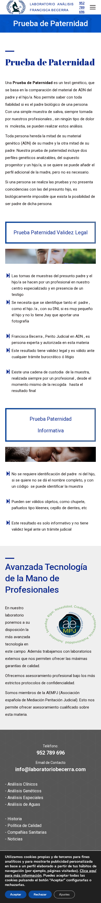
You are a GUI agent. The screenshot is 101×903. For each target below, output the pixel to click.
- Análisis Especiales (24, 797)
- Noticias (14, 839)
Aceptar (15, 894)
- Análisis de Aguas (22, 804)
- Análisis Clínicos (21, 784)
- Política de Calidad (23, 825)
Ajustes (64, 894)
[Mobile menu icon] (93, 7)
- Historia (13, 818)
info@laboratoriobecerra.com (50, 769)
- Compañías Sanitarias (26, 832)
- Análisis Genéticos (23, 790)
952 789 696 (81, 7)
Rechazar (40, 894)
